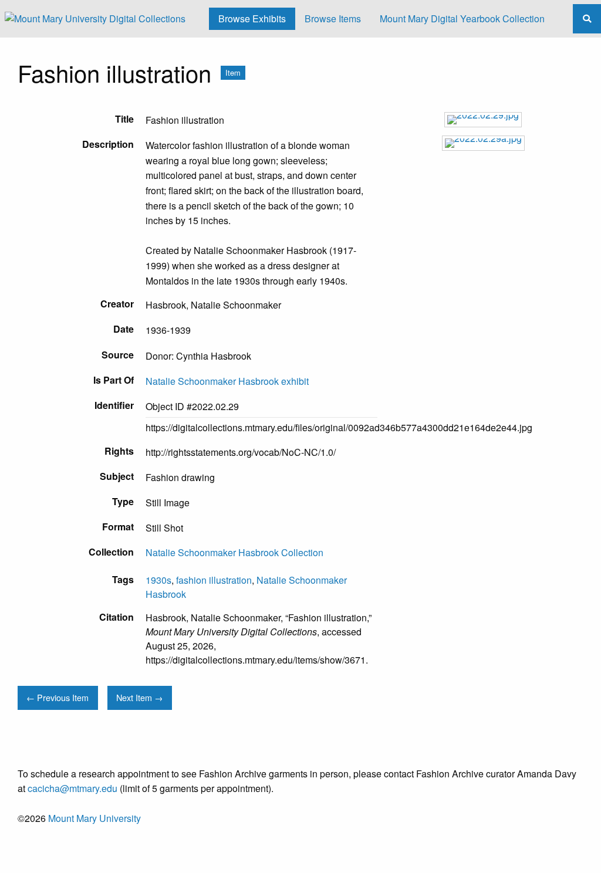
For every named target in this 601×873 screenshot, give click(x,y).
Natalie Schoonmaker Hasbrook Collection (234, 552)
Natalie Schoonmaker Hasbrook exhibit (227, 381)
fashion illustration (214, 580)
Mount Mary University (94, 818)
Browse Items (333, 18)
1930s (158, 580)
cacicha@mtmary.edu (72, 788)
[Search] (587, 18)
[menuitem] (252, 19)
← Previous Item (57, 697)
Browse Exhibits (252, 18)
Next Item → (139, 697)
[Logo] (95, 18)
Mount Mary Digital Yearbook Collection (462, 18)
